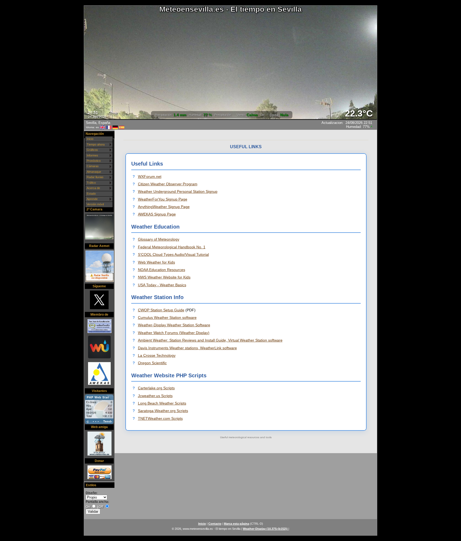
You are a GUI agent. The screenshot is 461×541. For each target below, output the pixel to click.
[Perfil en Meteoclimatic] (99, 326)
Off (101, 507)
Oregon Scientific (152, 363)
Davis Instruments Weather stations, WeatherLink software (187, 348)
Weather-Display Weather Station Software (174, 325)
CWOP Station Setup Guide (161, 310)
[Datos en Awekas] (99, 374)
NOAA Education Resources (161, 270)
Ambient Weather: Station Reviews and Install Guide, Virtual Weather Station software (210, 340)
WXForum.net (149, 176)
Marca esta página (236, 523)
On (88, 507)
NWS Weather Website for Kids (164, 277)
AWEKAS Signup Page (157, 214)
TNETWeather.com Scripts (160, 418)
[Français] (109, 127)
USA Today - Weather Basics (162, 285)
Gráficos (92, 149)
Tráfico (91, 182)
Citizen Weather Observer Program (167, 184)
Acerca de (93, 188)
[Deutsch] (115, 127)
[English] (102, 127)
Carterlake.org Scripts (156, 388)
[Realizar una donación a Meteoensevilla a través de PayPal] (99, 472)
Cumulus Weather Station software (167, 317)
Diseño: (91, 493)
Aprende (92, 199)
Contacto (214, 523)
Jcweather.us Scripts (155, 396)
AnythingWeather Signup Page (164, 207)
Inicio (90, 138)
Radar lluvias (95, 177)
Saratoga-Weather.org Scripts (163, 411)
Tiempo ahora (96, 144)
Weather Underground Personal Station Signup (177, 191)
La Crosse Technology (157, 355)
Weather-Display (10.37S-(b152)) (265, 528)
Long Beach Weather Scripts (162, 403)
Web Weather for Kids (156, 262)
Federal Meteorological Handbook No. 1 (171, 247)
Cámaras (93, 166)
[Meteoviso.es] (99, 444)
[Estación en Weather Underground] (99, 347)
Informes (92, 155)
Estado (91, 193)
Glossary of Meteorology (158, 239)
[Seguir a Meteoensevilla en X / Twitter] (99, 300)
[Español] (121, 127)
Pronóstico (94, 160)
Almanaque (94, 171)
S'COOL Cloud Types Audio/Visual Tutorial (173, 254)
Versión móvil (95, 204)
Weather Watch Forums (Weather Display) (173, 333)
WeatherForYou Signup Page (162, 199)
